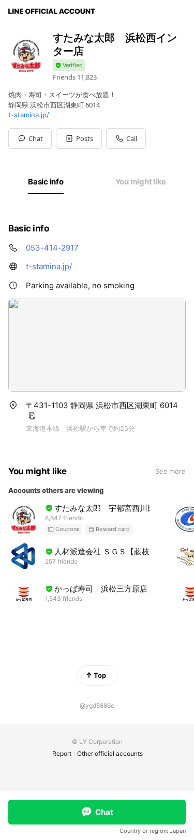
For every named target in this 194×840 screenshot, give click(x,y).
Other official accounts (110, 753)
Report (61, 753)
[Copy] (32, 416)
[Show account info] (69, 65)
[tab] (46, 181)
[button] (79, 138)
